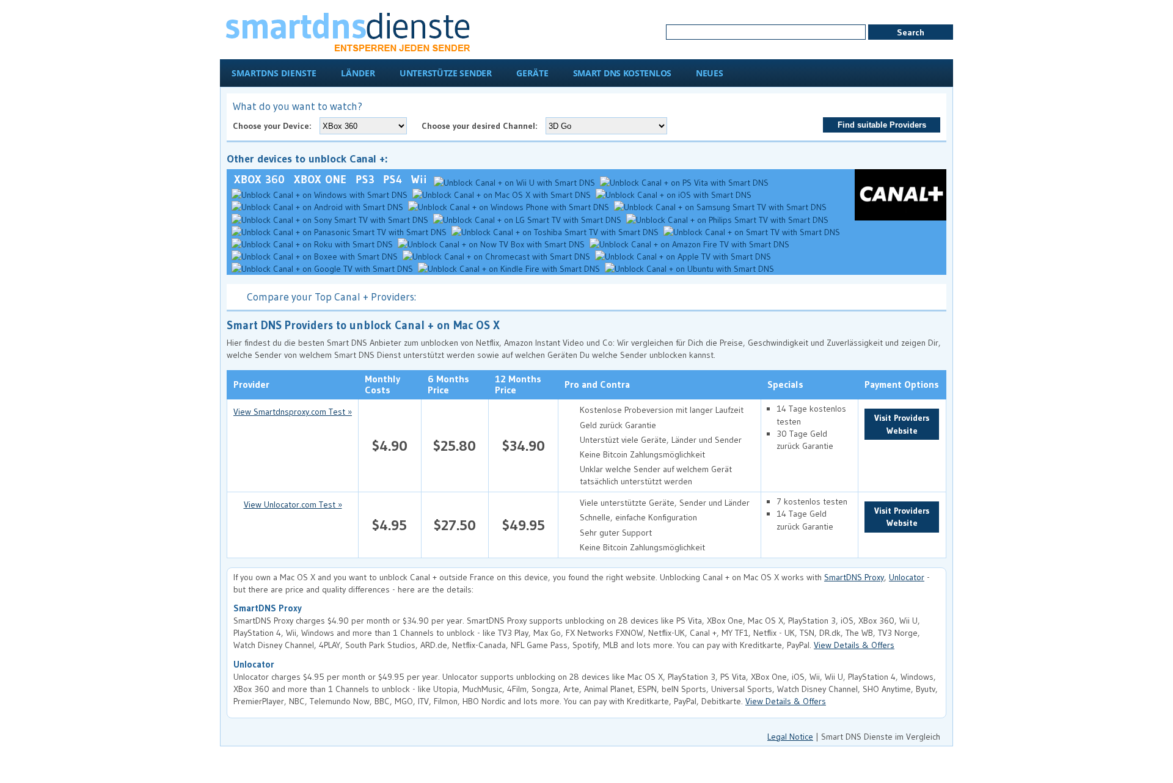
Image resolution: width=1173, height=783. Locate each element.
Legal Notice (790, 736)
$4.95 (389, 525)
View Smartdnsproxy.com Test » (292, 411)
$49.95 (523, 525)
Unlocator (906, 577)
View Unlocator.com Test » (293, 504)
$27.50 (455, 525)
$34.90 (523, 445)
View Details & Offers (854, 644)
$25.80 (454, 445)
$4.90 (389, 445)
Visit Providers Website (901, 423)
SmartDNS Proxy (854, 577)
